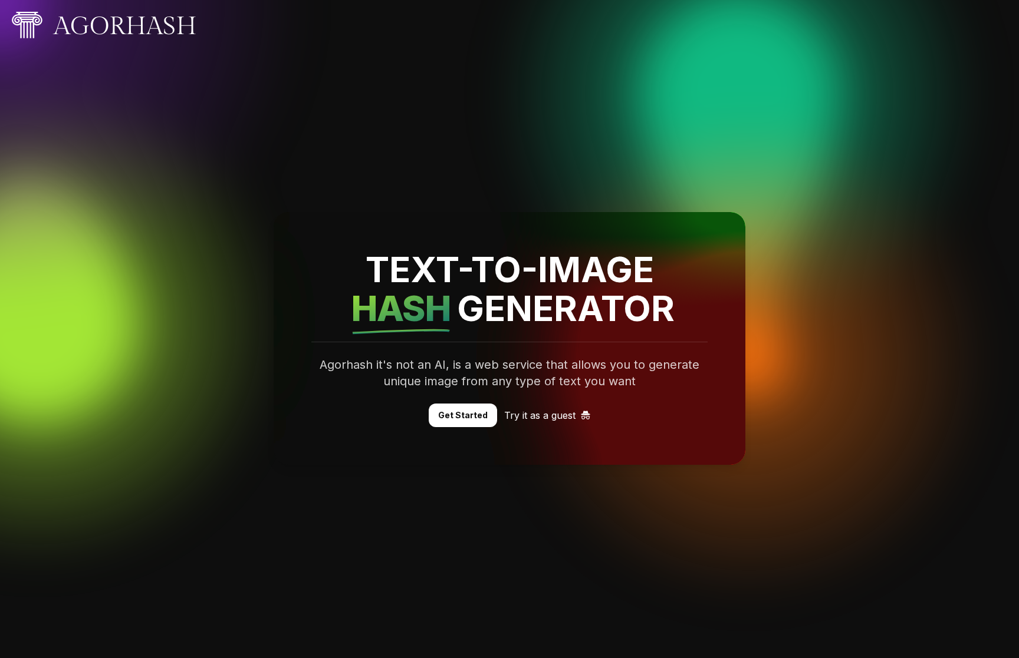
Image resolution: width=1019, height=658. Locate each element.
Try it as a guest (540, 415)
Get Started (463, 415)
